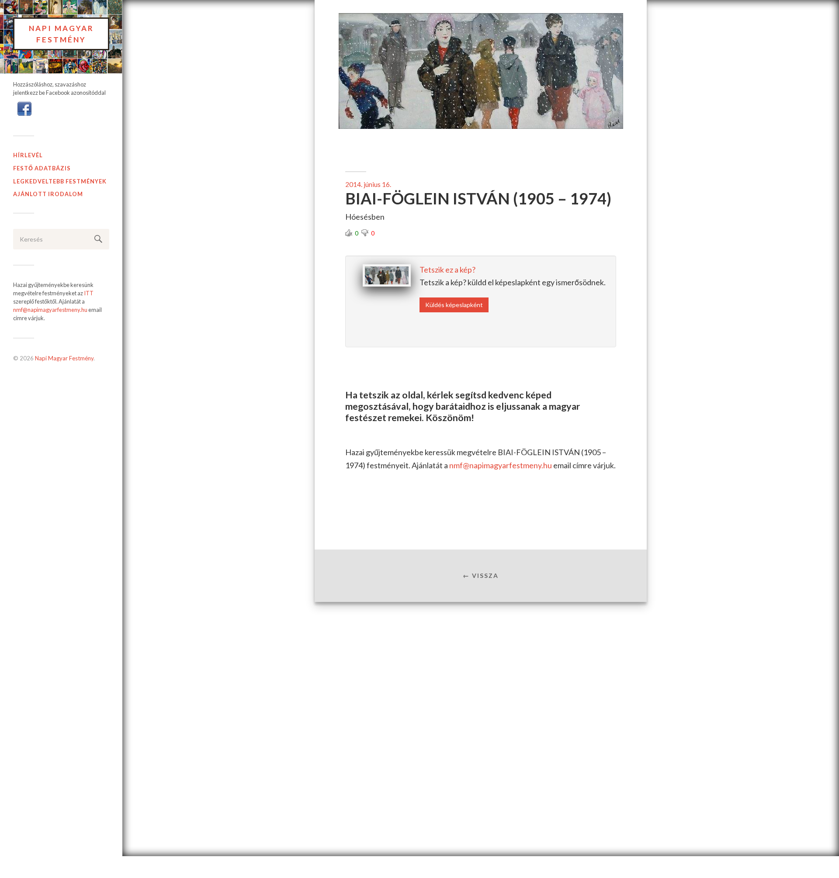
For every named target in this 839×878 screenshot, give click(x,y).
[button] (24, 107)
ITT (89, 293)
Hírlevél (28, 155)
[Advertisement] (480, 673)
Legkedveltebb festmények (60, 181)
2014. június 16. (368, 184)
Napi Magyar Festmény (61, 34)
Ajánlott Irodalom (48, 193)
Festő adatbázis (42, 168)
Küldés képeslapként (454, 304)
